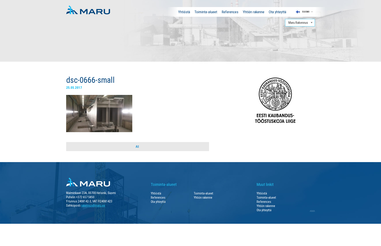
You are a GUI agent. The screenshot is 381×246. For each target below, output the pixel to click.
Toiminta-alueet (205, 12)
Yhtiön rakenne (253, 12)
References (230, 12)
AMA (312, 211)
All (137, 147)
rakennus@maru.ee (93, 205)
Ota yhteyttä (277, 12)
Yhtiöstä (184, 12)
